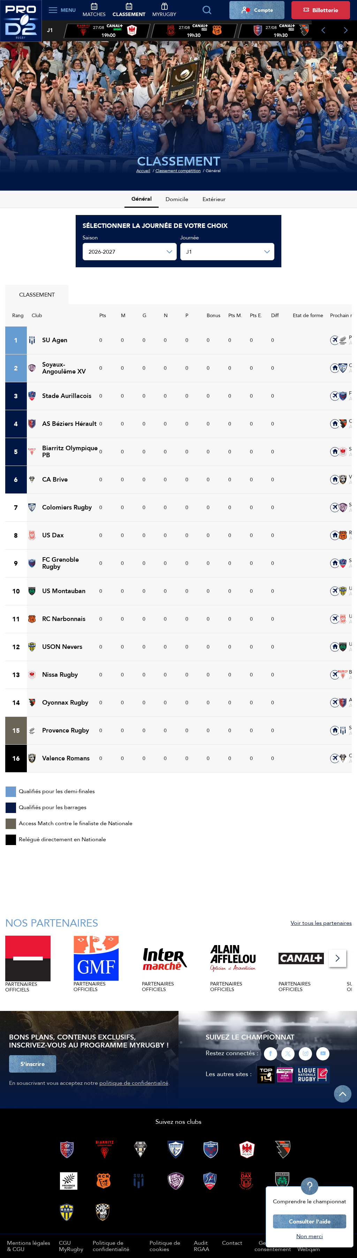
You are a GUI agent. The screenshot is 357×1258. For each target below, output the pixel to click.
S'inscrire (33, 1063)
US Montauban (63, 591)
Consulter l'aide (310, 1221)
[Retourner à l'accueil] (21, 25)
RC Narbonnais (63, 619)
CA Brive (55, 479)
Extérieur (214, 199)
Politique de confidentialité (111, 1245)
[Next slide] (345, 30)
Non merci (309, 1236)
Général (141, 198)
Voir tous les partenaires (321, 923)
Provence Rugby (65, 730)
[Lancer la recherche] (206, 10)
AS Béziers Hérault (69, 424)
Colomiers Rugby (67, 507)
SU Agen (54, 340)
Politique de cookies (165, 1245)
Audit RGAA (201, 1245)
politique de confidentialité (133, 1083)
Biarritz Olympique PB (70, 451)
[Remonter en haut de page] (342, 1094)
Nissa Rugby (60, 675)
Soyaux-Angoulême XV (64, 368)
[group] (107, 31)
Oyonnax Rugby (65, 702)
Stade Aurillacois (66, 396)
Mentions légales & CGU (28, 1245)
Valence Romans (66, 758)
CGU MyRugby (71, 1245)
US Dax (53, 535)
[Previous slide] (323, 30)
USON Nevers (62, 647)
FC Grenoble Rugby (60, 563)
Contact (232, 1242)
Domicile (177, 199)
